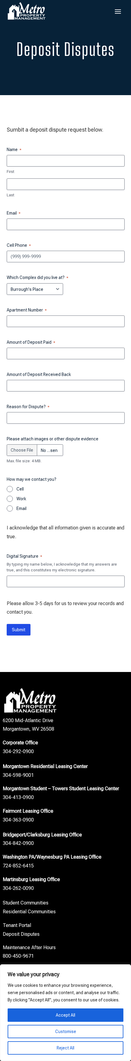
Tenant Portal (17, 925)
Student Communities (25, 903)
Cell (20, 489)
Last (10, 195)
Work (21, 498)
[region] (65, 1012)
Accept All (65, 1015)
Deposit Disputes (21, 934)
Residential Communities (29, 912)
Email (21, 508)
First (10, 171)
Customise (65, 1031)
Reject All (65, 1047)
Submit (18, 629)
